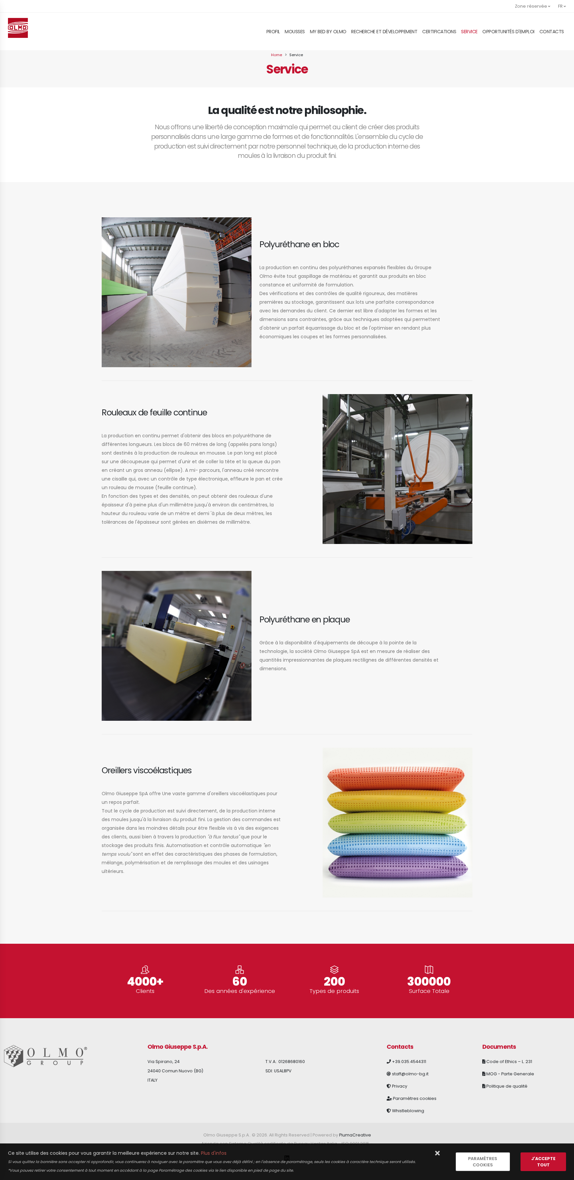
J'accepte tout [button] (543, 1162)
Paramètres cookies (414, 1098)
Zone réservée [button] (531, 6)
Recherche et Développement (384, 31)
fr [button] (561, 6)
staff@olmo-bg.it (410, 1074)
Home (276, 54)
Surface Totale (429, 991)
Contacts (551, 31)
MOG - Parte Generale (510, 1074)
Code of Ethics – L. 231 (509, 1061)
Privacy (399, 1086)
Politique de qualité (506, 1086)
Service (469, 31)
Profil (273, 31)
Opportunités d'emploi (508, 31)
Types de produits (334, 991)
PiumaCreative (355, 1135)
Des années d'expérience (239, 991)
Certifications (439, 31)
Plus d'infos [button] (214, 1153)
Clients (145, 991)
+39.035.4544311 (409, 1061)
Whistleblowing (408, 1111)
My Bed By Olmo (328, 31)
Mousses (295, 31)
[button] (437, 1153)
